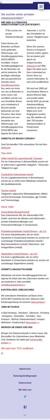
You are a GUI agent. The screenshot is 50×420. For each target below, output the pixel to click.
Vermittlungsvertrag (10, 85)
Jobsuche (5, 148)
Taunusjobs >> (32, 322)
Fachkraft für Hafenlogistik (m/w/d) (17, 174)
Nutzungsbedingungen (25, 376)
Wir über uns (25, 390)
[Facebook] (25, 408)
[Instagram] (25, 415)
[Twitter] (25, 397)
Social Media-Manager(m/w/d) (15, 212)
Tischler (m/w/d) (8, 190)
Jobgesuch (32, 66)
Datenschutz (25, 383)
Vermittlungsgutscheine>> (13, 285)
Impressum (25, 369)
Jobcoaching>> (38, 302)
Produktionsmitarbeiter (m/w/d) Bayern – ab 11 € (23, 231)
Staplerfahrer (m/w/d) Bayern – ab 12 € (19, 254)
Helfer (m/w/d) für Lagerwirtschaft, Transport (21, 158)
